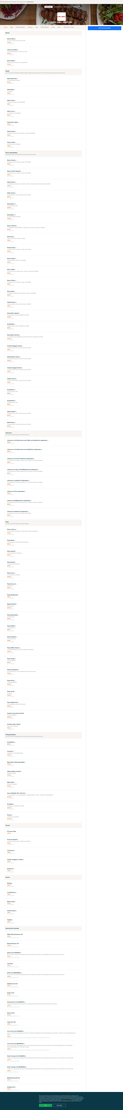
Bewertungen (58, 7)
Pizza (36, 27)
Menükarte (48, 7)
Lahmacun (30, 27)
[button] (81, 27)
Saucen (59, 27)
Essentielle (59, 1105)
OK (45, 1105)
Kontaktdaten (68, 7)
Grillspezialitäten (45, 27)
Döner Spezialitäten (20, 27)
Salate (11, 27)
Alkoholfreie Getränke (69, 27)
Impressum (77, 7)
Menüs (5, 27)
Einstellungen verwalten (66, 1099)
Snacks (53, 27)
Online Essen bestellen (104, 28)
